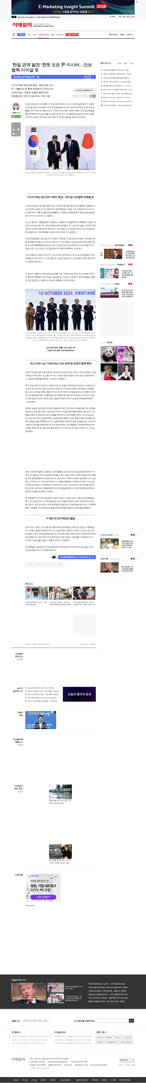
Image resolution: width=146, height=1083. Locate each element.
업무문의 (43, 1080)
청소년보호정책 (65, 1080)
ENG (113, 17)
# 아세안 (59, 564)
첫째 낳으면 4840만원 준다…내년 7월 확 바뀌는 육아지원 (109, 994)
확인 (131, 1020)
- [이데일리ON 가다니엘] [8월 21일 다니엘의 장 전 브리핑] (72, 1043)
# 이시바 (49, 564)
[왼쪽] (52, 712)
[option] (73, 8)
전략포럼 (109, 1037)
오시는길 (34, 1080)
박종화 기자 (16, 113)
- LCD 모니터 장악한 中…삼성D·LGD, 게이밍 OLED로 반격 (30, 1036)
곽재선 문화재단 (126, 1042)
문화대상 (100, 1037)
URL (18, 134)
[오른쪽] (55, 712)
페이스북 (13, 124)
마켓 (122, 34)
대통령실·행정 (43, 34)
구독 (119, 17)
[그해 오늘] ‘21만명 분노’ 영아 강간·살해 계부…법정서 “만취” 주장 (112, 987)
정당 (52, 34)
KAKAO (13, 134)
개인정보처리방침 (124, 1080)
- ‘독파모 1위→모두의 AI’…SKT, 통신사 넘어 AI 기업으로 (29, 1040)
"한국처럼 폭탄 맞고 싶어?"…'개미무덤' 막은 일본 (106, 984)
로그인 (132, 17)
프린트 (18, 129)
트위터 (18, 124)
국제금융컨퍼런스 (112, 1042)
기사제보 (113, 1080)
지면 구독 (92, 644)
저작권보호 (94, 1080)
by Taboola (20, 659)
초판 (127, 17)
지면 (123, 17)
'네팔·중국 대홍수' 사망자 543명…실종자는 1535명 (106, 991)
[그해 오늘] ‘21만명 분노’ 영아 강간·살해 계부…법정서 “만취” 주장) (47, 698)
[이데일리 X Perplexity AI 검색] (53, 77)
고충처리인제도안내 (82, 1080)
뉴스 (119, 63)
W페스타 (118, 1037)
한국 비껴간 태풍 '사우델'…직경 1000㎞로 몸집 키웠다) (44, 694)
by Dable (20, 745)
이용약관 (52, 1080)
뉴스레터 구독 (84, 644)
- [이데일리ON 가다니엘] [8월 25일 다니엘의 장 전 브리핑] (72, 1036)
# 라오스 (39, 564)
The (130, 34)
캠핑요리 (100, 1042)
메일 (13, 129)
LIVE (14, 17)
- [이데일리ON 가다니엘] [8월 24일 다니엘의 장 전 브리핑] (72, 1040)
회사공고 (25, 1080)
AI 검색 (21, 34)
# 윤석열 (29, 564)
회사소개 (16, 1080)
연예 (131, 63)
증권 (125, 63)
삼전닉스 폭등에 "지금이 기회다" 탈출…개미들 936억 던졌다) (46, 691)
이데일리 (33, 25)
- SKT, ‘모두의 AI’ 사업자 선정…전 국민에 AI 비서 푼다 (28, 1043)
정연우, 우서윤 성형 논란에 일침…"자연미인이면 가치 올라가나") (47, 701)
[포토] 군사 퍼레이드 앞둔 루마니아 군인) (39, 688)
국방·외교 (60, 34)
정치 (34, 34)
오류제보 (104, 1080)
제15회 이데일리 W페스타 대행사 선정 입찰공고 (38, 1021)
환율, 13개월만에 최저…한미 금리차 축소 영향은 (106, 1001)
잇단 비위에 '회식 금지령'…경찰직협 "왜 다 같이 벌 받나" (108, 998)
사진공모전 (128, 1037)
